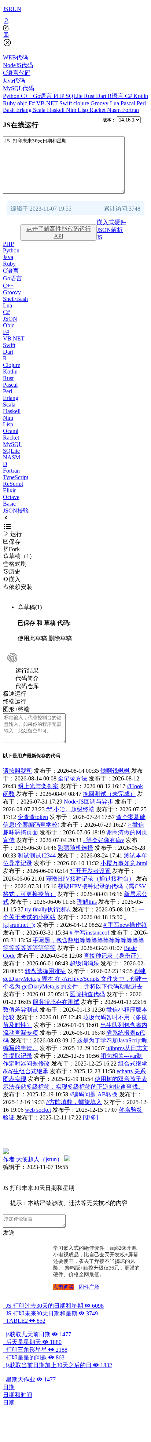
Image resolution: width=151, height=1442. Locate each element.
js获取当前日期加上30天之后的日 (57, 1365)
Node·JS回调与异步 (88, 801)
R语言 (116, 96)
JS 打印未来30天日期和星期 (50, 1313)
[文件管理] (75, 35)
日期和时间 (17, 1395)
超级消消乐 (84, 963)
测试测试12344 (37, 855)
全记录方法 (72, 778)
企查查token (33, 817)
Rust (90, 96)
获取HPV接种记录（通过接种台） (90, 878)
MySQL (12, 444)
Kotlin (140, 96)
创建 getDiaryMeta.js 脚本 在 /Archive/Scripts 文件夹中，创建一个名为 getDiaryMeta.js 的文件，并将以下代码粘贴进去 (75, 979)
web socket (38, 1110)
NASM (11, 457)
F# (32, 103)
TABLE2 (24, 1321)
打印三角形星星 (35, 1350)
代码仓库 (27, 686)
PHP (60, 96)
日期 (9, 1387)
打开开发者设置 (90, 871)
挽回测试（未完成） (109, 794)
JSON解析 (110, 230)
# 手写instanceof (89, 932)
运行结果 (27, 670)
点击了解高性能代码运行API (58, 232)
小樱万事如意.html (123, 863)
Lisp (83, 110)
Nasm (114, 110)
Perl (141, 103)
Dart (102, 96)
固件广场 (89, 1287)
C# (129, 96)
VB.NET (47, 103)
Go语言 (43, 96)
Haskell (56, 110)
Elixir (9, 490)
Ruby (10, 103)
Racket (98, 110)
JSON (10, 319)
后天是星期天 (32, 1342)
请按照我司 (17, 771)
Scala (40, 110)
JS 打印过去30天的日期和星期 (53, 1306)
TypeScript (15, 477)
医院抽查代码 (87, 994)
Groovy (100, 103)
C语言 (11, 270)
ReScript (13, 484)
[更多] (90, 1117)
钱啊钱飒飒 (115, 771)
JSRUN (12, 9)
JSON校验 (16, 510)
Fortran (130, 110)
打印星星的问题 (34, 1357)
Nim (72, 110)
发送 (9, 1233)
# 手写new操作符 (125, 925)
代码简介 (27, 678)
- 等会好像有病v (103, 840)
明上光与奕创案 (38, 786)
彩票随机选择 (75, 848)
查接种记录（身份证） (113, 956)
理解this (87, 902)
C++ (27, 96)
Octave (11, 497)
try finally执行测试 (48, 909)
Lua (115, 103)
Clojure (11, 365)
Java (8, 257)
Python (12, 96)
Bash (9, 110)
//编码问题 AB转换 (94, 1094)
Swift (66, 103)
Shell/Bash (15, 299)
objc (23, 103)
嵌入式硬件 (111, 222)
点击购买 (63, 1287)
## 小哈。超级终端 (70, 809)
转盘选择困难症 (45, 971)
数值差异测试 (20, 1009)
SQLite (75, 96)
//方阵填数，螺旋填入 (74, 1102)
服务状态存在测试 (56, 1002)
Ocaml (10, 431)
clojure (82, 103)
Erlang (24, 110)
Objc (8, 325)
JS (99, 237)
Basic (9, 503)
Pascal (129, 103)
